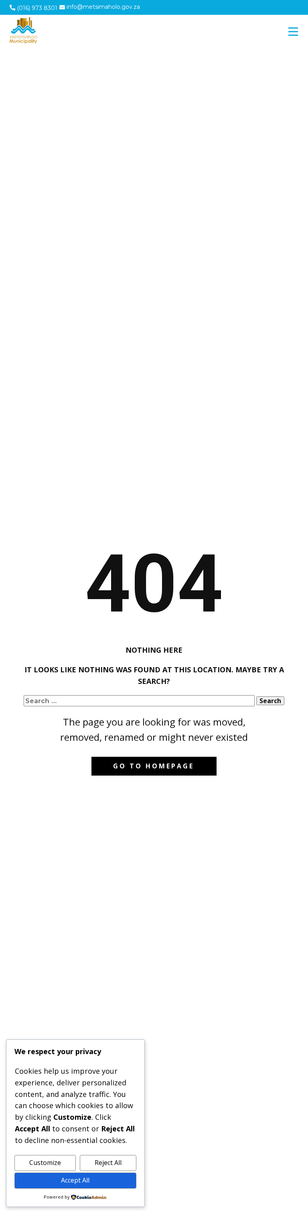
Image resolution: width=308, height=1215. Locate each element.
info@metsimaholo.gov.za (102, 6)
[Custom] (266, 7)
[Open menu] (293, 31)
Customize (45, 1162)
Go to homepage (153, 766)
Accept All (75, 1180)
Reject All (108, 1162)
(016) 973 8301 (36, 8)
